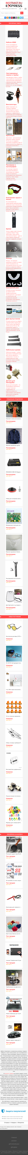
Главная (14, 1137)
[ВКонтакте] (5, 18)
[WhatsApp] (18, 18)
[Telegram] (23, 18)
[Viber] (16, 18)
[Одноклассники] (7, 18)
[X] (14, 18)
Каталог (14, 1140)
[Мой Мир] (10, 18)
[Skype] (20, 18)
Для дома (14, 1147)
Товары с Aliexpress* (13, 1151)
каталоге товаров (9, 1073)
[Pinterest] (12, 18)
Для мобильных (14, 1144)
